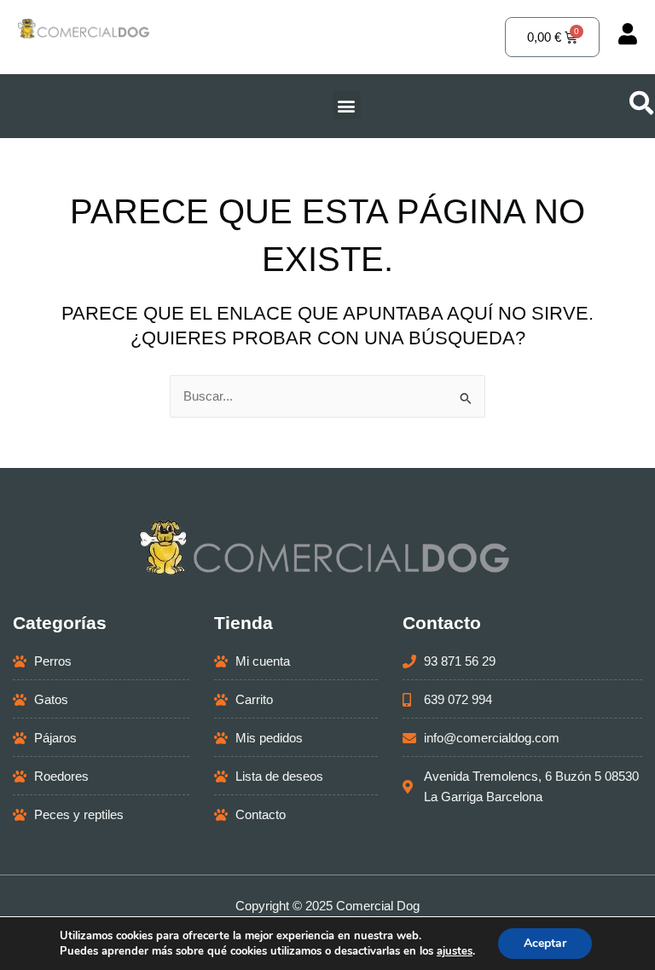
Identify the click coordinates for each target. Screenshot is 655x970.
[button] (347, 105)
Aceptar (545, 943)
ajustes (454, 951)
